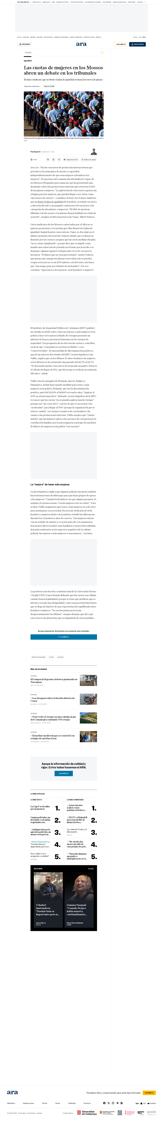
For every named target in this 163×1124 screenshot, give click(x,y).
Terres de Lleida (88, 37)
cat (140, 37)
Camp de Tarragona (76, 37)
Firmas (44, 1103)
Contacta (87, 1103)
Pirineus (98, 37)
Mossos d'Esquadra (38, 657)
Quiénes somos (28, 1103)
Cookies (39, 1113)
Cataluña (26, 37)
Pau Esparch (35, 152)
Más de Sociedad (38, 669)
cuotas (51, 657)
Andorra (33, 37)
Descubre (38, 869)
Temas (57, 1103)
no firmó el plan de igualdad (49, 202)
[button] (145, 2)
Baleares (40, 37)
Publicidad (72, 1103)
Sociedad (28, 52)
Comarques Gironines (61, 37)
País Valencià (48, 37)
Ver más (91, 868)
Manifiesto (11, 1103)
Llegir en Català (49, 86)
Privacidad (22, 1113)
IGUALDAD (60, 657)
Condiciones (31, 1113)
